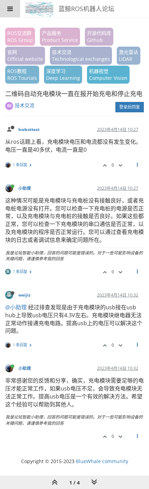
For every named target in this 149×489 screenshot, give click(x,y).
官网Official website (25, 55)
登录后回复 (129, 107)
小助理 (24, 188)
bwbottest (29, 129)
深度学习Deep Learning (63, 74)
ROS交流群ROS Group (20, 36)
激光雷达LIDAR (128, 55)
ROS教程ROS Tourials (22, 74)
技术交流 (24, 105)
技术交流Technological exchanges (81, 55)
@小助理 (16, 307)
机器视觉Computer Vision (108, 74)
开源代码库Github (99, 36)
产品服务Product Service (60, 36)
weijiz (24, 295)
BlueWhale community (102, 461)
